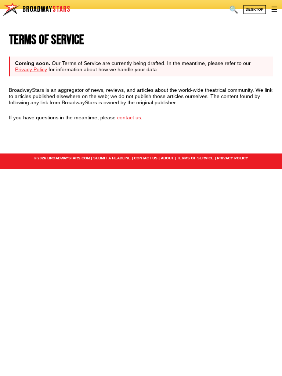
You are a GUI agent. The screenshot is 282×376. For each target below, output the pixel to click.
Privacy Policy (31, 69)
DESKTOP (255, 9)
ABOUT (167, 158)
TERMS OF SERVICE (195, 158)
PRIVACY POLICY (232, 158)
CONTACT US (146, 158)
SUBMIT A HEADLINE (112, 158)
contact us (129, 117)
